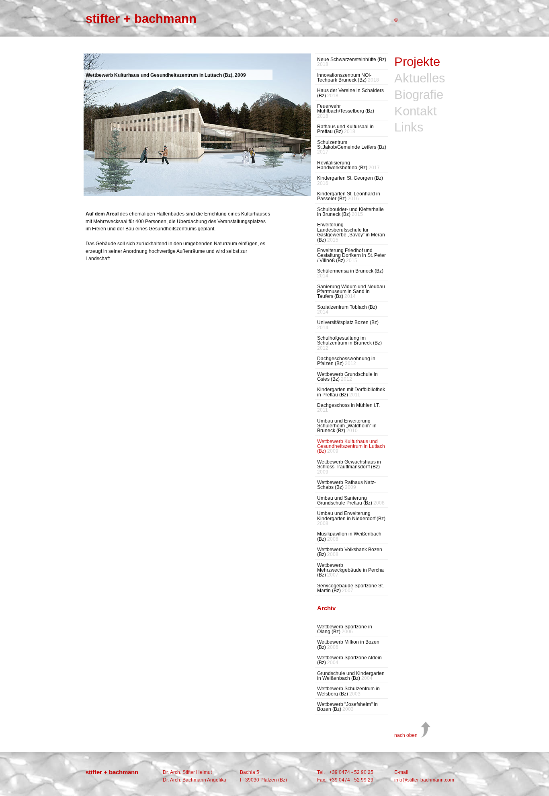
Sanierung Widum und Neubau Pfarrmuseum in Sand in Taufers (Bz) (351, 291)
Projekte (417, 62)
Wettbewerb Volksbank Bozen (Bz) (349, 552)
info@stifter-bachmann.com (424, 780)
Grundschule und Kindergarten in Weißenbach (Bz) (351, 676)
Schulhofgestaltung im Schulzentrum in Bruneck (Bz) (349, 343)
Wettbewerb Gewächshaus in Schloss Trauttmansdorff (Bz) (349, 467)
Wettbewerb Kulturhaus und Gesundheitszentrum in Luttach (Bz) (351, 446)
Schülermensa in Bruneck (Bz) (350, 274)
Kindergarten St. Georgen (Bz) (350, 181)
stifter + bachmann (141, 19)
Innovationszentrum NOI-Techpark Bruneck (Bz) (348, 78)
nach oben (406, 735)
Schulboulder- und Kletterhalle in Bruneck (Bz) (350, 212)
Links (409, 127)
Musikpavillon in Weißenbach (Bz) (349, 536)
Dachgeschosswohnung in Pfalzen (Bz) (346, 361)
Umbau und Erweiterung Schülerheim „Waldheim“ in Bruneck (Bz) (347, 426)
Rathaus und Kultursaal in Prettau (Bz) (345, 129)
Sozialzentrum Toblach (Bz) (347, 310)
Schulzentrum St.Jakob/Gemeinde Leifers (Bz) (351, 147)
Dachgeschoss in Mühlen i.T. (348, 408)
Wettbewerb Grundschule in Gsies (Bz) (347, 377)
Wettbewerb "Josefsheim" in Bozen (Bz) (347, 707)
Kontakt (415, 111)
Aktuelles (419, 78)
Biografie (418, 95)
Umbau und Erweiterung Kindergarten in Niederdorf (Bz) (351, 518)
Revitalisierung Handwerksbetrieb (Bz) (348, 165)
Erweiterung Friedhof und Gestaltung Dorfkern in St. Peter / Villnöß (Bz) (351, 255)
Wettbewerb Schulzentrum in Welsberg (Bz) (348, 691)
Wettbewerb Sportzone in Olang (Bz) (344, 629)
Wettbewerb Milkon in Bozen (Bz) (348, 645)
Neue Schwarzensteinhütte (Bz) (351, 62)
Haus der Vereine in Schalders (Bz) (350, 93)
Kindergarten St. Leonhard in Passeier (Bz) (348, 196)
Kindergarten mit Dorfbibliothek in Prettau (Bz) (351, 392)
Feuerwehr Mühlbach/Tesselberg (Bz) (345, 111)
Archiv (326, 608)
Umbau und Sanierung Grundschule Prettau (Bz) (351, 501)
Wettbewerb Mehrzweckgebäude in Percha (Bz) (350, 570)
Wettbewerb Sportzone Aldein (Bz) (349, 660)
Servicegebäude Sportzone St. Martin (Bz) (350, 588)
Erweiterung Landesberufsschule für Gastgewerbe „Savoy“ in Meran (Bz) (351, 232)
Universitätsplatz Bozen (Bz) (348, 325)
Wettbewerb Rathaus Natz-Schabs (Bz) (346, 485)
